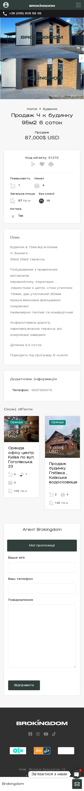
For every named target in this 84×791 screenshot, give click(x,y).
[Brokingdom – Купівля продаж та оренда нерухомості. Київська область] (42, 4)
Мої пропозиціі (42, 545)
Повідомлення (20, 600)
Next (81, 58)
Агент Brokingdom (42, 530)
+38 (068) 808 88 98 (25, 13)
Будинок (50, 109)
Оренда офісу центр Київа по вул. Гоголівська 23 (21, 457)
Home (32, 109)
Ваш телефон (20, 579)
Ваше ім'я (16, 557)
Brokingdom (13, 783)
